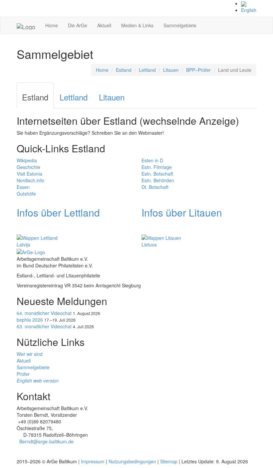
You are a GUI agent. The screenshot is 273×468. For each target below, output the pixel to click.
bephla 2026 (30, 319)
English (248, 10)
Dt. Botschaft (154, 187)
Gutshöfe (26, 193)
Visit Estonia (29, 173)
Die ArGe (77, 25)
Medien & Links (137, 25)
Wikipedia (27, 160)
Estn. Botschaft (157, 173)
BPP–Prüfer (198, 70)
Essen (23, 187)
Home (51, 25)
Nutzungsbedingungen (132, 461)
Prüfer (23, 374)
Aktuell (104, 25)
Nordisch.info (30, 180)
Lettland (147, 70)
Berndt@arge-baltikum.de (46, 441)
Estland (124, 70)
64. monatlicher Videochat (44, 313)
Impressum (93, 461)
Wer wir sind (30, 354)
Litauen (171, 70)
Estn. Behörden (157, 180)
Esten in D (152, 160)
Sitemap (168, 461)
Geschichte (28, 167)
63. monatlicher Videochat (44, 326)
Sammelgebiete (179, 25)
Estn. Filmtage (156, 167)
